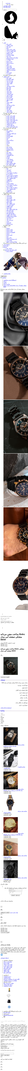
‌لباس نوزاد (8, 237)
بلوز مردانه (8, 65)
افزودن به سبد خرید (5, 677)
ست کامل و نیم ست (11, 133)
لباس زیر (8, 60)
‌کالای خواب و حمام (10, 199)
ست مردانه (9, 72)
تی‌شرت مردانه (9, 63)
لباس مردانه (9, 61)
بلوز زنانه (8, 46)
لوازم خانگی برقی (7, 967)
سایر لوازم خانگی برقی (11, 209)
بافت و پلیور (9, 67)
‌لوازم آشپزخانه (9, 210)
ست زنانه (8, 56)
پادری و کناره (9, 224)
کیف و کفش (6, 970)
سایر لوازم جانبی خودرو (12, 120)
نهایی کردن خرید (14, 912)
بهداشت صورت (10, 183)
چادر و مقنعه (9, 53)
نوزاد (7, 236)
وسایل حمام (9, 202)
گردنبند (8, 137)
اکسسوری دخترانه (10, 232)
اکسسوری (8, 179)
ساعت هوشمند (9, 149)
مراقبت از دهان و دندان (11, 176)
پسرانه (7, 233)
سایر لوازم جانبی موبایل (12, 126)
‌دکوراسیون (9, 195)
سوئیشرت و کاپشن (10, 69)
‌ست (7, 144)
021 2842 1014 (6, 1012)
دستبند (7, 141)
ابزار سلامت (9, 180)
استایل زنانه (9, 248)
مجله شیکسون (6, 977)
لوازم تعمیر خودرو (10, 117)
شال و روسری (9, 52)
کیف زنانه (8, 87)
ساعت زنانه (9, 147)
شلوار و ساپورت (10, 55)
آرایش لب (8, 170)
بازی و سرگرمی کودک (11, 239)
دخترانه (8, 228)
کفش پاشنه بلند (10, 79)
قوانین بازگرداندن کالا (8, 983)
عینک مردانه (9, 153)
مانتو (7, 48)
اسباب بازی (9, 240)
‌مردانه (7, 182)
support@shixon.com (8, 1015)
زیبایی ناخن (9, 171)
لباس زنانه (8, 44)
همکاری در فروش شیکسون (10, 980)
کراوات (8, 156)
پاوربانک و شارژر (10, 125)
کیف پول (8, 90)
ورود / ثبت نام (10, 4)
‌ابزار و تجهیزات (9, 217)
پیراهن (7, 64)
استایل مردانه (9, 251)
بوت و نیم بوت (9, 80)
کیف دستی (8, 91)
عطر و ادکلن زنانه (10, 164)
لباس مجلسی (9, 45)
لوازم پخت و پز (9, 205)
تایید (2, 1055)
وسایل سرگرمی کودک (11, 241)
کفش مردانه (9, 97)
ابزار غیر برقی (9, 220)
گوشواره (8, 134)
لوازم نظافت (9, 206)
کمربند (7, 157)
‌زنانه (7, 168)
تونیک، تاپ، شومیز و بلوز (12, 57)
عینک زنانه (8, 152)
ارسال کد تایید (4, 1046)
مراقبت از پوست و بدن (11, 172)
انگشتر (8, 132)
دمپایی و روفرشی (10, 86)
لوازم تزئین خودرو (10, 118)
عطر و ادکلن (9, 162)
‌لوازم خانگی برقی (10, 203)
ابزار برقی (8, 218)
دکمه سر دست (9, 160)
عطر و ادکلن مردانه (11, 163)
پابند (7, 139)
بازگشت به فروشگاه (5, 912)
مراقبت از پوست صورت (12, 175)
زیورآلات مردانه (10, 140)
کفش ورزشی (9, 82)
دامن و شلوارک (9, 59)
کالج (7, 101)
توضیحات (3, 680)
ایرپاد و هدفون (9, 124)
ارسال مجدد (6, 1055)
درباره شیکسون (7, 976)
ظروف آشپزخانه (10, 213)
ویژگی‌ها (3, 710)
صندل (7, 84)
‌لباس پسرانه (9, 235)
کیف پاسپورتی (9, 94)
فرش (7, 221)
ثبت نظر (17, 895)
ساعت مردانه (9, 148)
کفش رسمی (9, 83)
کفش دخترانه (9, 231)
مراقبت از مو (9, 174)
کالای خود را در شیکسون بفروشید (11, 979)
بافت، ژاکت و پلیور (10, 49)
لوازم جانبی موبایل (10, 121)
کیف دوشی (9, 92)
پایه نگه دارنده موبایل (11, 122)
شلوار (7, 71)
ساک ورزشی (9, 95)
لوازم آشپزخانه (6, 968)
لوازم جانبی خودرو (10, 115)
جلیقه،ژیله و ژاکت (10, 68)
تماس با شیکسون (7, 986)
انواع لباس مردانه (7, 961)
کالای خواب (9, 201)
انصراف (13, 895)
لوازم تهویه (8, 208)
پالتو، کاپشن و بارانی (11, 51)
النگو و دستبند (9, 136)
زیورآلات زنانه (9, 130)
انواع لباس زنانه (7, 972)
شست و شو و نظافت (11, 216)
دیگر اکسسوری (10, 155)
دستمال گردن (9, 159)
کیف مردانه (9, 106)
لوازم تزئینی (9, 197)
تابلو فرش (8, 222)
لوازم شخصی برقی (10, 178)
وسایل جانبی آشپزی (11, 214)
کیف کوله (8, 88)
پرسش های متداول (7, 984)
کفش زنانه (8, 78)
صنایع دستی (9, 198)
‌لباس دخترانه (9, 229)
